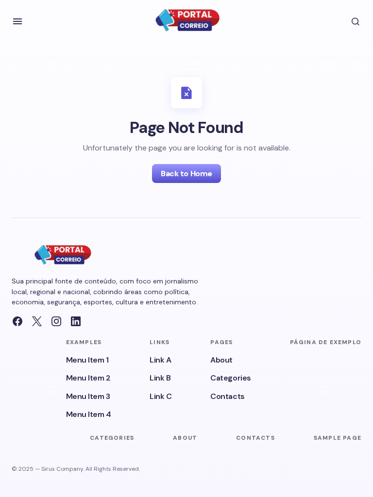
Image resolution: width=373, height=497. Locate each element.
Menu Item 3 (88, 396)
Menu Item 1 (87, 360)
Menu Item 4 (88, 414)
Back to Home (186, 173)
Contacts (227, 396)
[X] (37, 321)
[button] (17, 21)
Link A (160, 360)
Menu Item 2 (88, 378)
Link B (160, 378)
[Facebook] (17, 321)
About (221, 360)
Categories (230, 378)
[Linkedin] (75, 321)
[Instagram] (56, 321)
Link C (160, 396)
